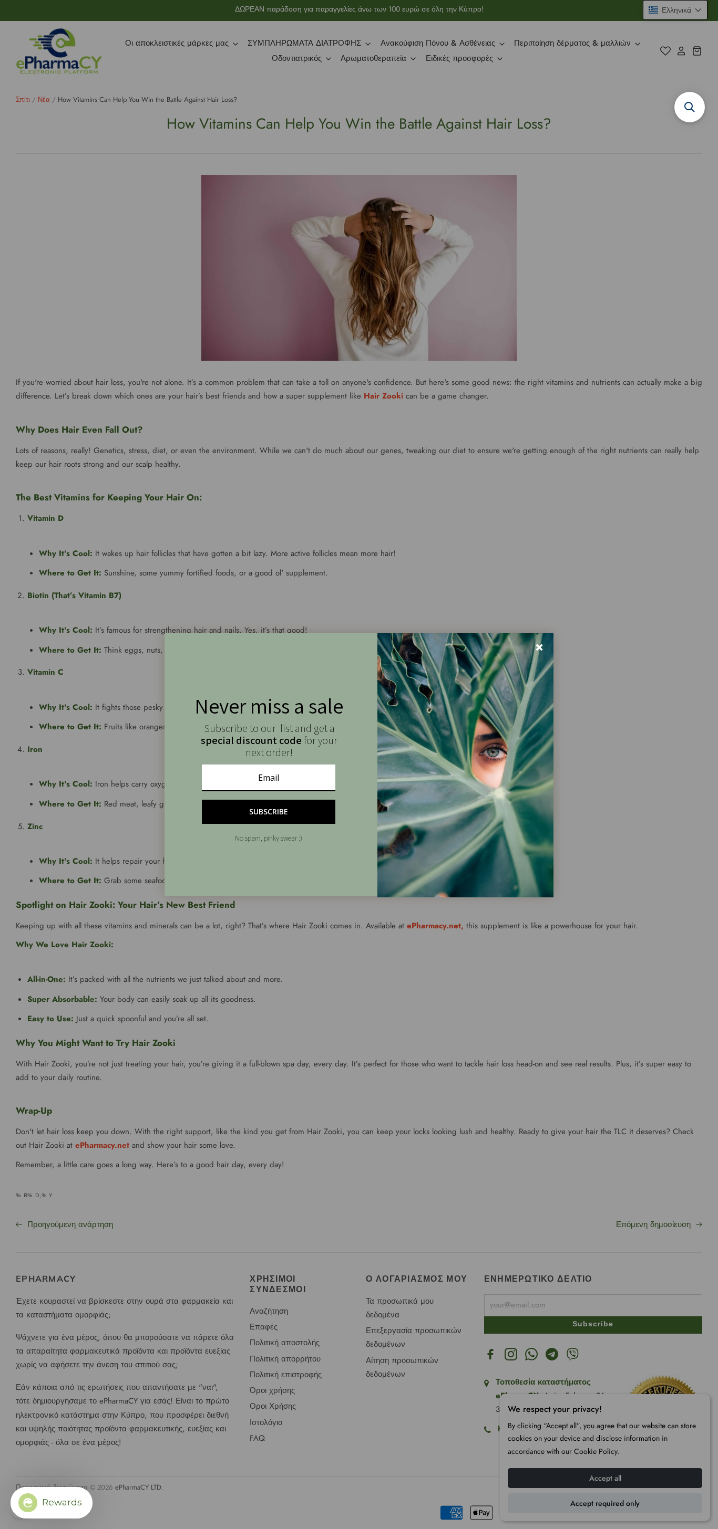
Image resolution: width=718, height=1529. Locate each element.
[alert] (359, 764)
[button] (689, 107)
